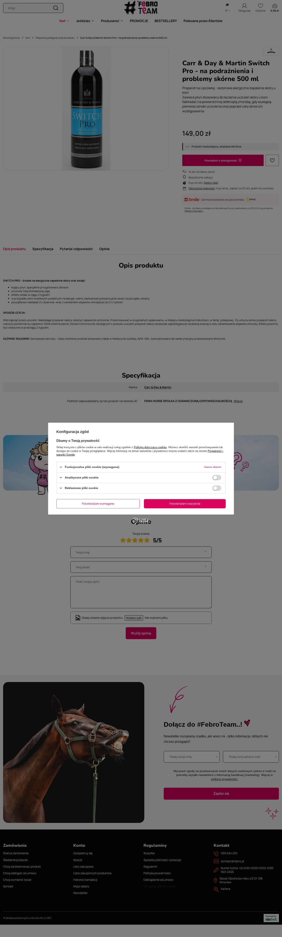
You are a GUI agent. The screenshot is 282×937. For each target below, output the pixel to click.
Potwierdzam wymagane (98, 503)
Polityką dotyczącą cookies (150, 447)
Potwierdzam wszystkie (184, 503)
